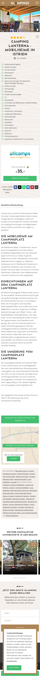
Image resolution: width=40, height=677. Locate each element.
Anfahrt (13, 458)
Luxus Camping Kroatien (29, 513)
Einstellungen (12, 661)
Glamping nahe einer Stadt (11, 513)
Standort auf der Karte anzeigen (20, 445)
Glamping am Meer (18, 499)
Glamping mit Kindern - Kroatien (13, 507)
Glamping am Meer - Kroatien (25, 477)
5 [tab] (23, 577)
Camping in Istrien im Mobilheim (13, 485)
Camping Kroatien (23, 474)
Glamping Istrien (8, 479)
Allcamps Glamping (12, 516)
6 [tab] (25, 577)
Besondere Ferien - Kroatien (24, 471)
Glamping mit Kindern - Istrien (24, 504)
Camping (11, 496)
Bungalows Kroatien (9, 474)
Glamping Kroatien (20, 479)
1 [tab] (14, 577)
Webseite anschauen (20, 178)
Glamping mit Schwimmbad (24, 510)
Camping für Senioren (22, 496)
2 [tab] (16, 577)
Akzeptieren (14, 667)
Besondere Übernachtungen (20, 490)
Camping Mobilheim (22, 488)
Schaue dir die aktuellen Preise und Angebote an (20, 419)
